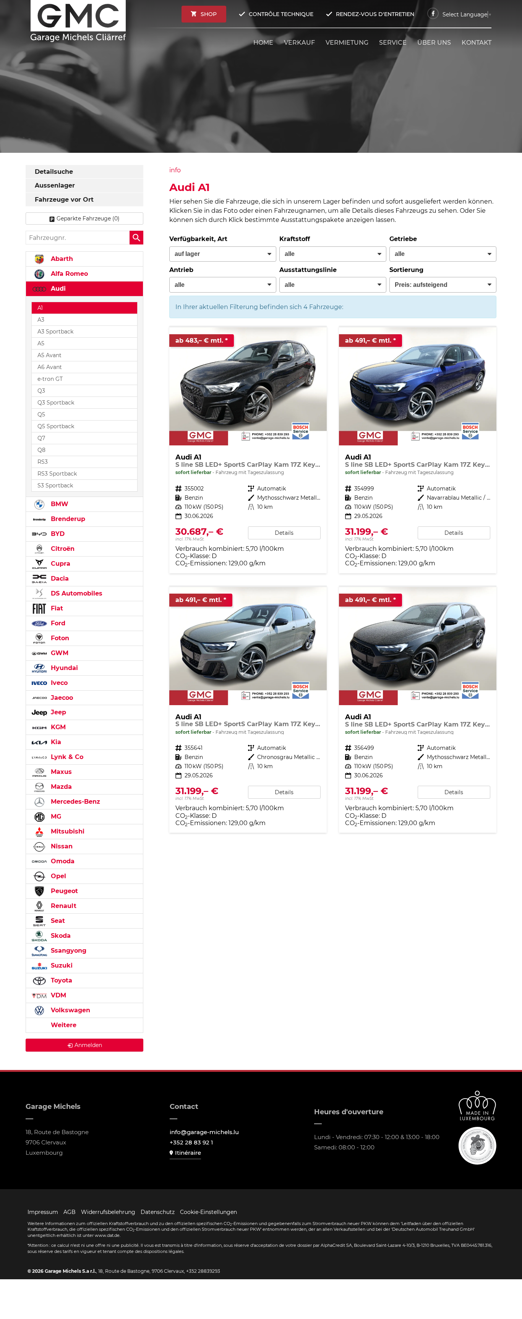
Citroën (62, 548)
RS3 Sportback (57, 473)
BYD (57, 533)
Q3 (41, 390)
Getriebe (403, 239)
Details (284, 532)
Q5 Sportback (55, 426)
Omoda (62, 861)
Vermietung (347, 42)
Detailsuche (54, 171)
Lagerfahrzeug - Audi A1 (248, 450)
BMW (58, 504)
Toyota (60, 980)
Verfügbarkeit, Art (198, 239)
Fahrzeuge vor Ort (64, 199)
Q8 (41, 450)
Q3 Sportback (55, 402)
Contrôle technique (281, 14)
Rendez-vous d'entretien (375, 14)
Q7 (41, 438)
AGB (69, 1212)
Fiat (56, 608)
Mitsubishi (66, 831)
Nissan (61, 846)
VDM (57, 995)
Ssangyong (67, 950)
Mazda (60, 786)
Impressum (43, 1212)
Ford (57, 623)
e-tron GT (50, 378)
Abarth (61, 258)
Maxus (60, 771)
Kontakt (476, 42)
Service (393, 42)
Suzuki (61, 965)
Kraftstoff (294, 239)
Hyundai (63, 668)
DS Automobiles (75, 593)
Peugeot (63, 891)
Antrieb (181, 270)
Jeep (57, 712)
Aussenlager (55, 185)
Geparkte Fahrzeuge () (88, 218)
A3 (40, 319)
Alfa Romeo (68, 273)
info (175, 170)
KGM (57, 727)
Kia (55, 742)
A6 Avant (49, 367)
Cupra (59, 563)
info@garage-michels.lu (204, 1132)
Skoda (60, 935)
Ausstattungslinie (308, 270)
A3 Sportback (55, 331)
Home (263, 42)
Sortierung (406, 270)
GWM (58, 653)
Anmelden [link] (88, 1045)
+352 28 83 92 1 (191, 1142)
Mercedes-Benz (74, 801)
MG (55, 816)
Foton (59, 638)
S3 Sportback (55, 485)
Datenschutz (158, 1212)
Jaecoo (61, 697)
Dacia (59, 578)
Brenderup (67, 519)
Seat (57, 920)
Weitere (62, 1025)
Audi (57, 288)
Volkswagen (69, 1010)
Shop (209, 14)
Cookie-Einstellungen (208, 1212)
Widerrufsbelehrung (108, 1212)
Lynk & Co (66, 757)
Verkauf (299, 42)
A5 (40, 343)
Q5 (41, 414)
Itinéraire (188, 1152)
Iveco (58, 682)
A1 (40, 307)
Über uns (434, 42)
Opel (57, 876)
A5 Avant (49, 355)
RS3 (42, 461)
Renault (62, 906)
